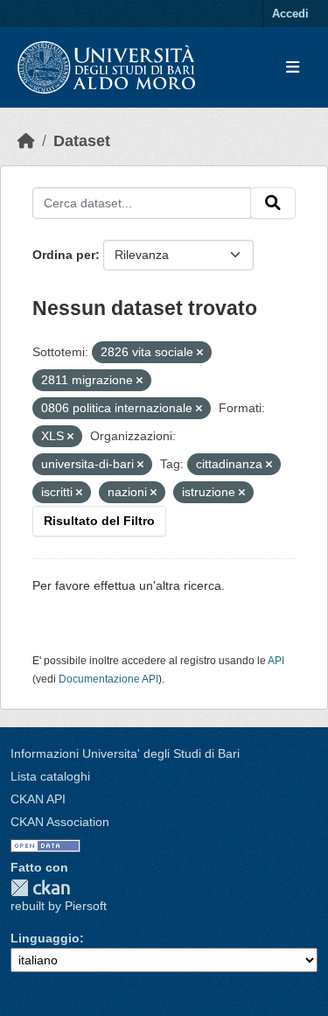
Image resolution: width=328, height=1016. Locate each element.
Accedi (290, 13)
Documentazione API (108, 679)
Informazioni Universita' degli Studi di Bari (125, 753)
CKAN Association (59, 822)
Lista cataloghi (50, 776)
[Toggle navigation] (293, 68)
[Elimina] (200, 352)
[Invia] (273, 203)
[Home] (26, 141)
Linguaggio (45, 938)
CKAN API (38, 799)
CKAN (40, 888)
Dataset (81, 141)
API (276, 661)
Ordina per (63, 255)
